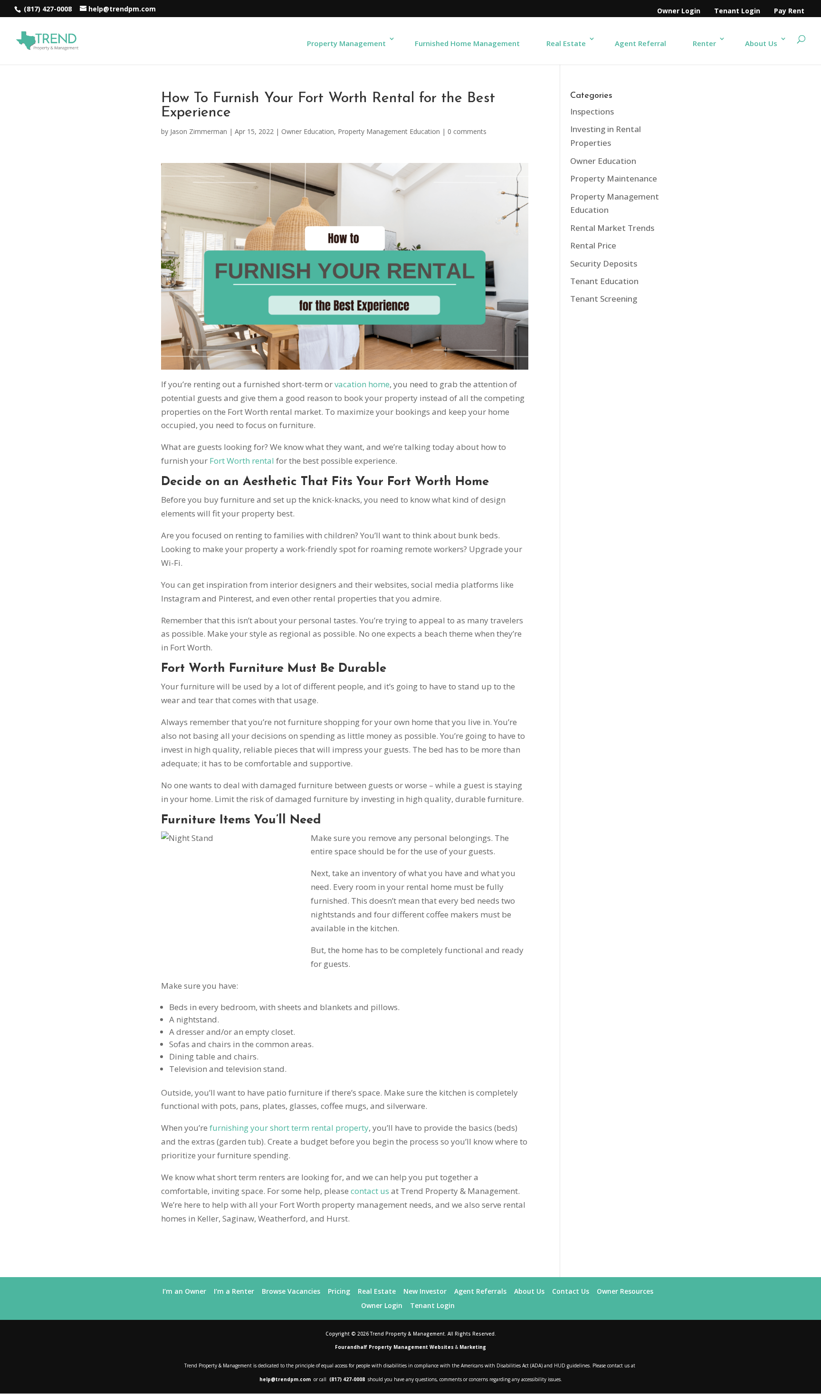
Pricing (339, 1291)
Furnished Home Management (467, 43)
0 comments (467, 131)
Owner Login (678, 10)
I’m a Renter (234, 1291)
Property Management (346, 43)
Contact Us (570, 1291)
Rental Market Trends (612, 227)
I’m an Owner (184, 1291)
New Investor (425, 1291)
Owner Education (307, 131)
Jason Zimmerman (198, 131)
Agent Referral (640, 43)
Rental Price (593, 245)
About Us (761, 43)
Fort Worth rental (242, 460)
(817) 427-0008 (47, 8)
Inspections (592, 111)
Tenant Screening (603, 298)
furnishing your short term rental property (288, 1127)
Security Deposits (603, 263)
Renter (704, 43)
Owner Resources (625, 1291)
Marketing (472, 1347)
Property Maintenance (613, 178)
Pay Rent (789, 10)
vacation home (362, 384)
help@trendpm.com (285, 1379)
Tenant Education (604, 281)
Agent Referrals (480, 1291)
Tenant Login (737, 10)
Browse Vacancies (291, 1291)
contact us (370, 1190)
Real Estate (566, 43)
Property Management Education (389, 131)
